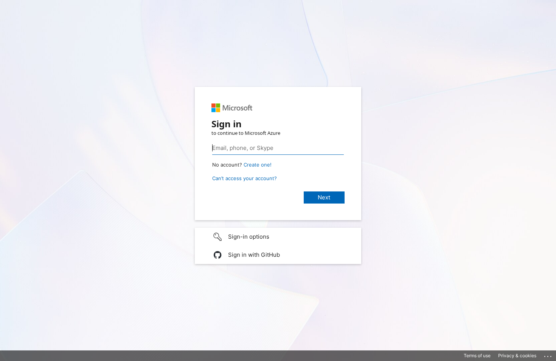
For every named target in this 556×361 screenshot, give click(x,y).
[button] (278, 237)
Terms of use (477, 355)
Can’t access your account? (244, 178)
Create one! (258, 165)
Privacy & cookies (517, 355)
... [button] (548, 354)
